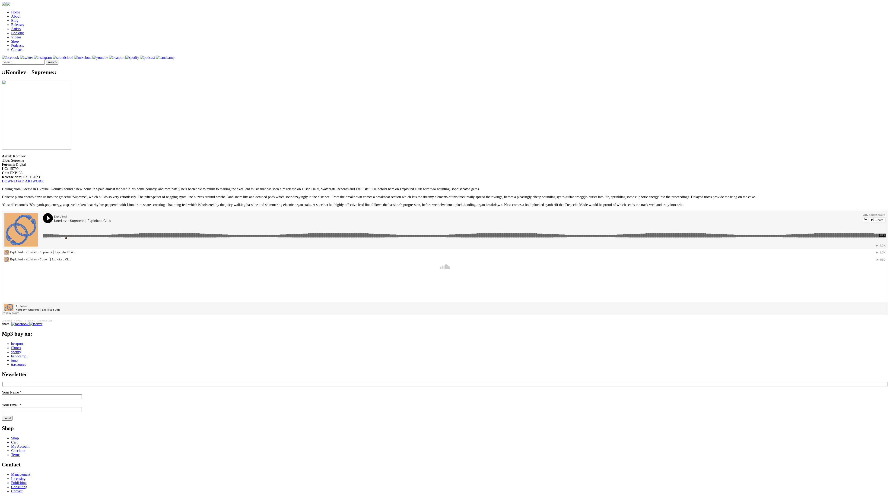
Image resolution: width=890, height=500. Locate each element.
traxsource (18, 364)
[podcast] (148, 57)
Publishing (19, 483)
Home (15, 12)
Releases (17, 25)
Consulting (19, 487)
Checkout (18, 451)
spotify (16, 352)
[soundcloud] (63, 57)
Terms (15, 455)
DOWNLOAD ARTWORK (23, 181)
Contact (16, 50)
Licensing (18, 479)
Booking (17, 33)
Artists (16, 29)
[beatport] (117, 57)
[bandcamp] (165, 57)
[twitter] (27, 57)
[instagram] (43, 57)
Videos (16, 37)
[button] (52, 62)
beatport (17, 344)
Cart (14, 442)
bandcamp (18, 356)
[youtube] (100, 57)
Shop (15, 41)
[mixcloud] (83, 57)
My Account (20, 446)
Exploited (7, 320)
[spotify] (132, 57)
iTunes (16, 348)
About (15, 16)
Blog (14, 20)
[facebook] (11, 57)
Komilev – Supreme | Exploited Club (33, 320)
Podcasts (17, 45)
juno (14, 360)
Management (20, 474)
